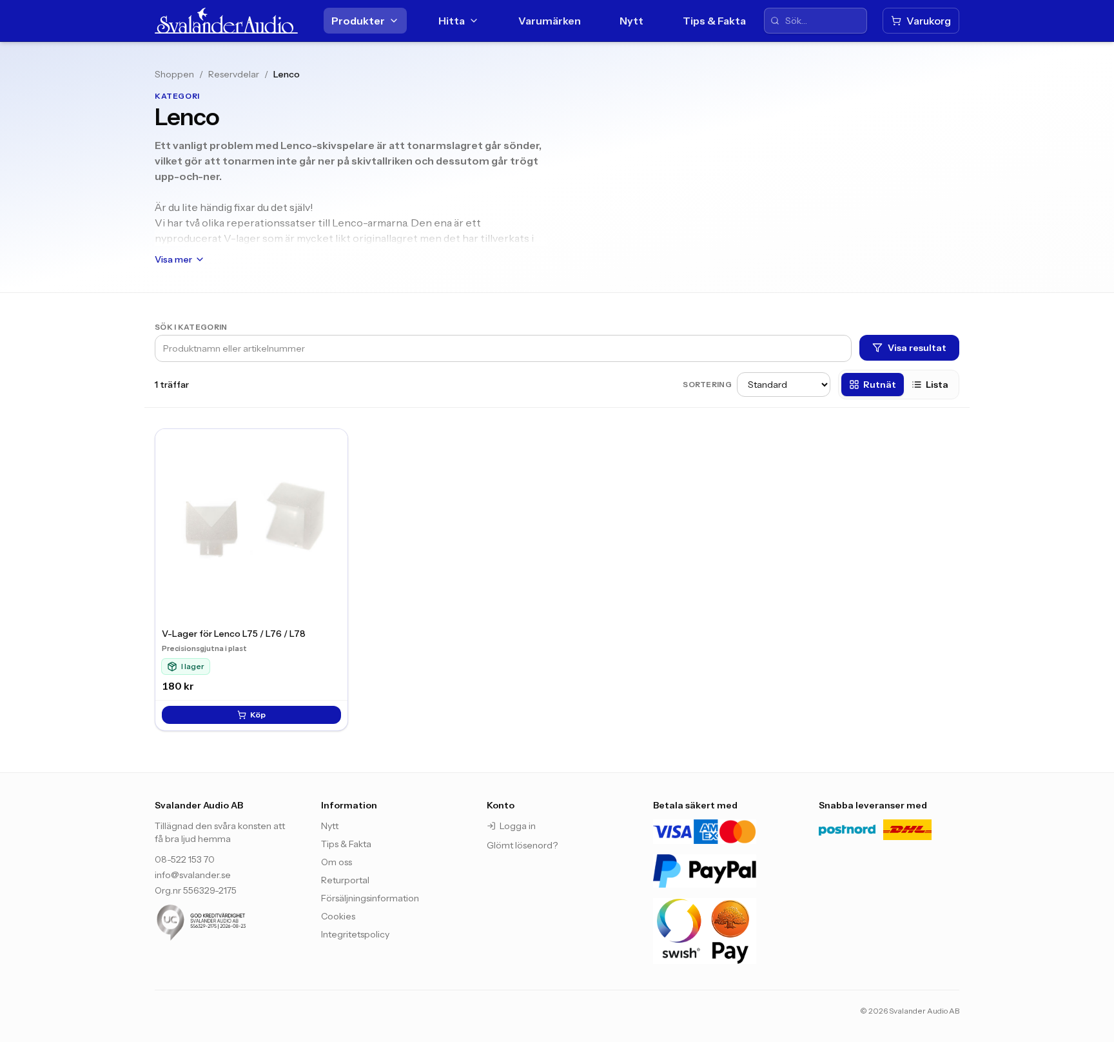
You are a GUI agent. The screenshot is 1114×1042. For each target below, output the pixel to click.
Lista (937, 384)
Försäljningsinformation (370, 898)
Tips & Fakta (714, 20)
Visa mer (173, 259)
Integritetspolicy (355, 934)
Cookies (338, 916)
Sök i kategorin (191, 327)
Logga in (518, 826)
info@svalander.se (193, 875)
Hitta (451, 20)
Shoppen (174, 74)
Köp (258, 714)
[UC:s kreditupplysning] (225, 923)
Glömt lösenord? (522, 845)
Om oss (336, 862)
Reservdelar (233, 74)
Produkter (358, 20)
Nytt (631, 20)
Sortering (707, 384)
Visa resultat (917, 348)
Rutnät (879, 384)
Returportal (345, 880)
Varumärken (549, 20)
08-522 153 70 (185, 859)
